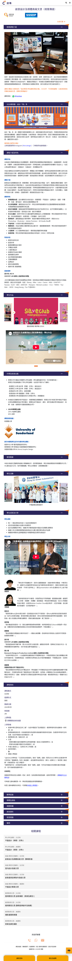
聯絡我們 (25, 946)
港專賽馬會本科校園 (14, 720)
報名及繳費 (52, 958)
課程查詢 (19, 958)
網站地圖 (18, 946)
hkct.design (27, 145)
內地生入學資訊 (32, 785)
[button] (36, 27)
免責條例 (32, 946)
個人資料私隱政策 (41, 946)
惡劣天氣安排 (52, 946)
